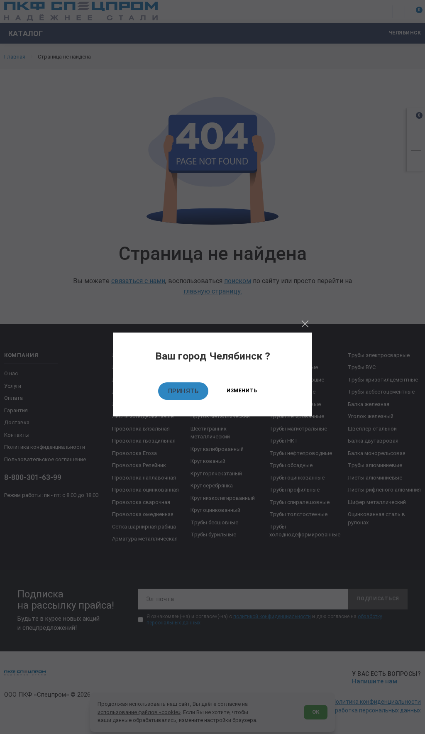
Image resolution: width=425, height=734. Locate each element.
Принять (183, 391)
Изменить (242, 391)
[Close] (305, 324)
